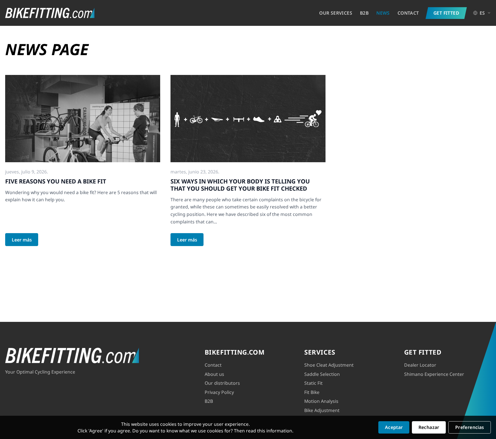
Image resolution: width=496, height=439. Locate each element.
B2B (364, 13)
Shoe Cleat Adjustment (329, 365)
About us (214, 374)
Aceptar (394, 427)
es (482, 13)
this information (274, 431)
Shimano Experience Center (434, 374)
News (383, 13)
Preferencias (469, 427)
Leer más (22, 240)
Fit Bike (311, 392)
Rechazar (428, 427)
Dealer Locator (420, 365)
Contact (408, 13)
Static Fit (313, 383)
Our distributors (222, 383)
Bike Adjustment (322, 410)
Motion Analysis (321, 401)
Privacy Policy (219, 392)
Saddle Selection (322, 374)
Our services (335, 13)
